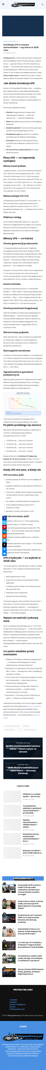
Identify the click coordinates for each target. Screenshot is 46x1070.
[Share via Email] (4, 553)
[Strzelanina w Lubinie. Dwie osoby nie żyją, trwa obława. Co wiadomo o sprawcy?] (9, 959)
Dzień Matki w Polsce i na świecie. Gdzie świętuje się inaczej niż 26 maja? (29, 931)
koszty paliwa (9, 729)
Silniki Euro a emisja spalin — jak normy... (32, 795)
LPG (19, 729)
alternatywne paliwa (12, 726)
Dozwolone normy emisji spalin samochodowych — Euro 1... (31, 837)
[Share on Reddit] (4, 536)
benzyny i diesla (33, 706)
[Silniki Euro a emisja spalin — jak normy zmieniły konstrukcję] (12, 797)
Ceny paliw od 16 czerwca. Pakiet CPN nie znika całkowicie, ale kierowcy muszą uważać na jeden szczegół (29, 890)
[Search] (43, 4)
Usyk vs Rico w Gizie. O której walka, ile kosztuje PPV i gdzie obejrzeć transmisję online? (30, 904)
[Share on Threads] (4, 545)
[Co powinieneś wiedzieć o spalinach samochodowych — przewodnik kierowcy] (12, 811)
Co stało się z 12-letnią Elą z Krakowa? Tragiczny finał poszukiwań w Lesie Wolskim (30, 944)
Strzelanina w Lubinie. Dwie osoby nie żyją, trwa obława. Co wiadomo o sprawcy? (30, 958)
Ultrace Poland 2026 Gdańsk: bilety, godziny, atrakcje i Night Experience (31, 971)
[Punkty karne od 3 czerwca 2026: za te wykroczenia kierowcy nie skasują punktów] (9, 918)
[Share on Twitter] (4, 522)
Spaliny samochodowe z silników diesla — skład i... (30, 823)
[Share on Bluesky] (4, 549)
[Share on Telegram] (4, 540)
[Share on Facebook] (4, 518)
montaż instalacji (30, 729)
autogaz (26, 726)
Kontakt (12, 1007)
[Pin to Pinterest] (4, 527)
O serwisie (13, 1000)
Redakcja (13, 1002)
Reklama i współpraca (17, 1004)
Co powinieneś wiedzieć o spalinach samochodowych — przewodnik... (32, 809)
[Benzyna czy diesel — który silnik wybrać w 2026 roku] (12, 853)
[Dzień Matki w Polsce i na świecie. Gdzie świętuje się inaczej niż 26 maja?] (9, 932)
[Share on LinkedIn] (4, 531)
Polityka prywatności (17, 1009)
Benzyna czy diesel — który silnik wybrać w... (33, 851)
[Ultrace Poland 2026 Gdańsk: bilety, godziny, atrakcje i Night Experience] (9, 972)
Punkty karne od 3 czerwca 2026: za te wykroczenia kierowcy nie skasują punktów (30, 918)
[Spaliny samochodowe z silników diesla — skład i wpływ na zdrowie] (12, 825)
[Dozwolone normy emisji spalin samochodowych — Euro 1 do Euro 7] (12, 839)
